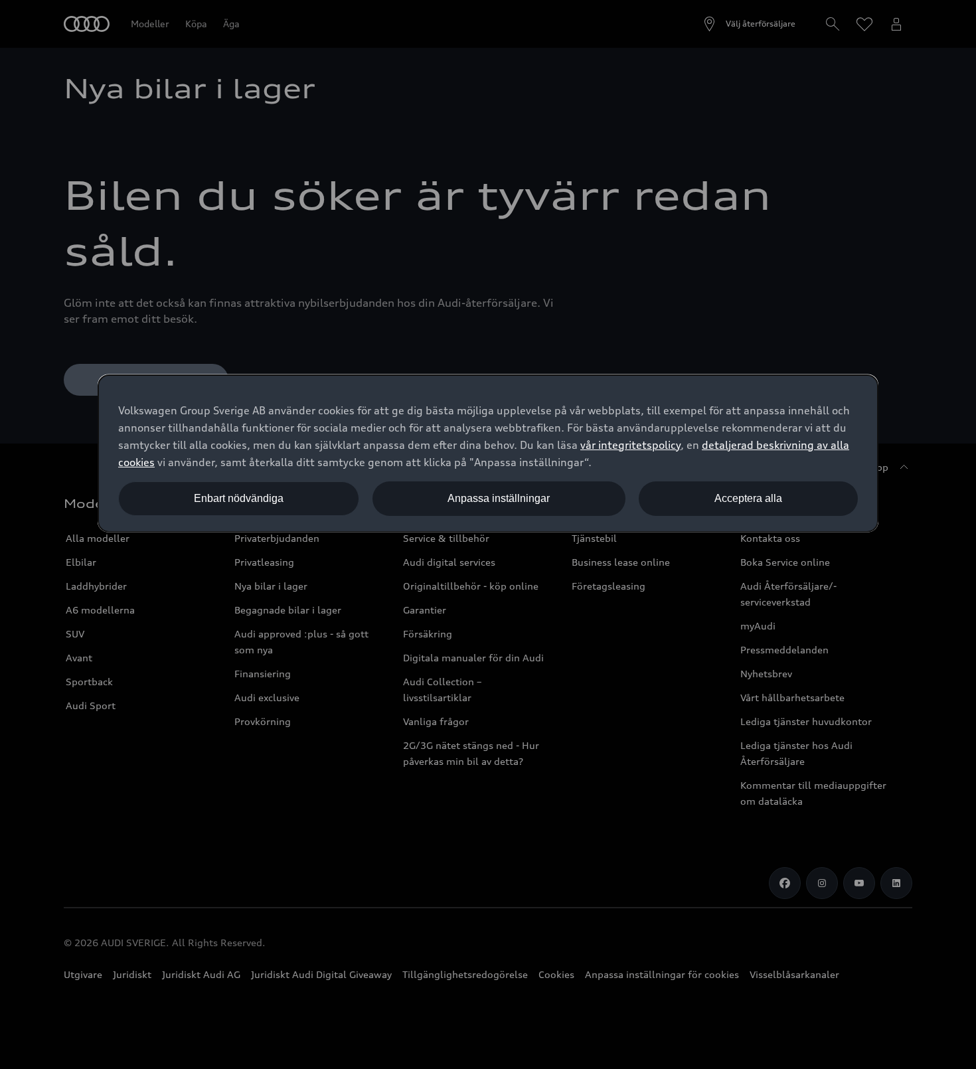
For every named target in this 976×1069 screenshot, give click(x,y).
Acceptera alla (748, 498)
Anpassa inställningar (498, 498)
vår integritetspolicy (630, 445)
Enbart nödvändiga (239, 498)
